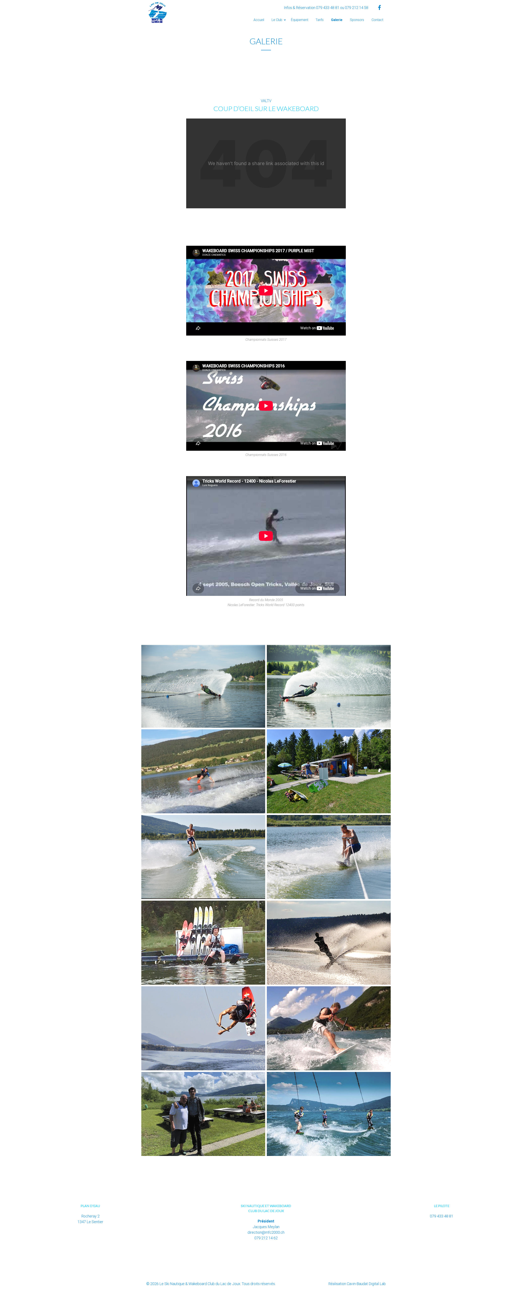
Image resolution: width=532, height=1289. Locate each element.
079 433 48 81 (327, 7)
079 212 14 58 (356, 7)
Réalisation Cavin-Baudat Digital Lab (357, 1284)
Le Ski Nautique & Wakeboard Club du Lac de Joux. (200, 1284)
